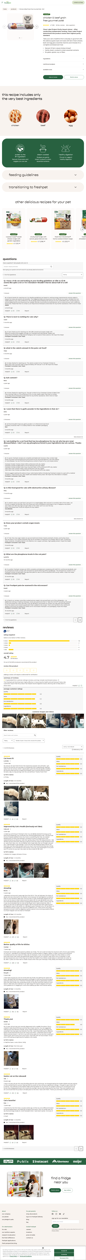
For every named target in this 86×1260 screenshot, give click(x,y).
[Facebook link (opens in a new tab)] (52, 1214)
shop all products (31, 1214)
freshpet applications (9, 1240)
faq (27, 1222)
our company (6, 1214)
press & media (30, 1235)
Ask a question (70, 25)
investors (29, 1232)
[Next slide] (82, 229)
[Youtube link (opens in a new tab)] (60, 1214)
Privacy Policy (55, 1230)
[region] (43, 1253)
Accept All (64, 1251)
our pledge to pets (8, 1219)
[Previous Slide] (4, 26)
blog (27, 1219)
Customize (64, 1254)
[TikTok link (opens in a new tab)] (63, 1214)
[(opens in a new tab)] (14, 220)
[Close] (43, 1248)
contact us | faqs (78, 2)
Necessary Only (64, 1258)
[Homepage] (7, 2)
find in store (74, 77)
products (13, 9)
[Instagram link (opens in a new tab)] (56, 1214)
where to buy (13, 247)
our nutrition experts (8, 1232)
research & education (8, 1235)
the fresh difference (8, 1238)
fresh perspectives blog (9, 1243)
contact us (29, 1238)
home (5, 9)
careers (28, 1229)
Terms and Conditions (26, 1256)
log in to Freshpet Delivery (34, 1216)
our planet (5, 1216)
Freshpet (46, 14)
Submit (55, 1226)
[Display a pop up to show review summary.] (20, 244)
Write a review (60, 25)
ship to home (53, 77)
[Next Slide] (36, 26)
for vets (4, 1229)
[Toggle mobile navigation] (2, 3)
